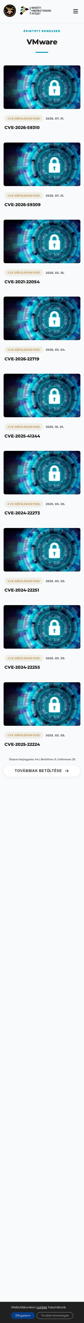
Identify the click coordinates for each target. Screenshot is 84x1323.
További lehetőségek (55, 1315)
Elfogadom (22, 1315)
